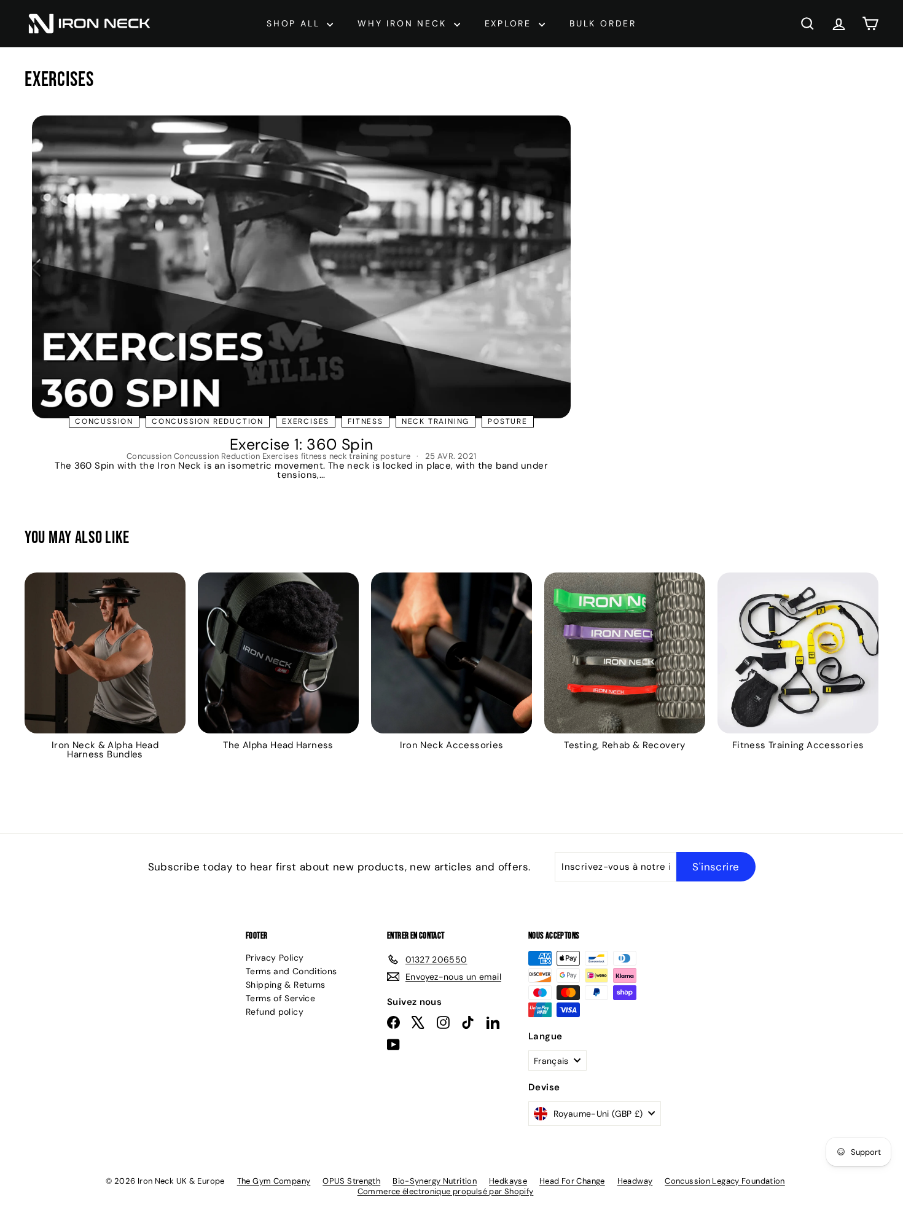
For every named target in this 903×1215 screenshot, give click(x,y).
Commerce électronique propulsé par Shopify (446, 1191)
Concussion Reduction (208, 421)
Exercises (305, 421)
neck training (435, 421)
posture (508, 421)
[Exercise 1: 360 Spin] (301, 266)
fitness (365, 421)
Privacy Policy (274, 957)
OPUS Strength (351, 1181)
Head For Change (572, 1181)
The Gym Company (274, 1181)
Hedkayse (508, 1181)
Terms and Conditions (291, 971)
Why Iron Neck (404, 23)
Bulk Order (602, 23)
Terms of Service (280, 998)
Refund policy (274, 1011)
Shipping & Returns (286, 984)
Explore (510, 23)
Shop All (295, 23)
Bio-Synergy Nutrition (435, 1181)
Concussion (104, 421)
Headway (635, 1181)
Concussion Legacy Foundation (725, 1181)
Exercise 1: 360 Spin (301, 444)
